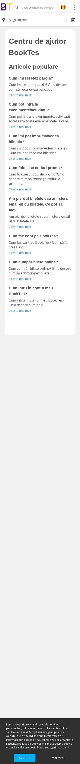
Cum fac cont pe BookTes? (33, 236)
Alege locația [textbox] (18, 20)
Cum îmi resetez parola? (31, 78)
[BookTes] (6, 7)
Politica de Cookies (29, 743)
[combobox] (37, 20)
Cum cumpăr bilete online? (33, 262)
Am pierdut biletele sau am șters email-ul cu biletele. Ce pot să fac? (38, 204)
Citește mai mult (20, 95)
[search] (16, 7)
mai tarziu (58, 758)
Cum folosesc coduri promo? (35, 168)
